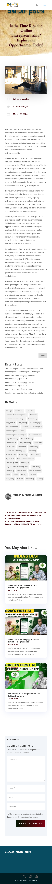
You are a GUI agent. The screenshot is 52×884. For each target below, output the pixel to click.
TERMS (28, 852)
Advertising (19, 411)
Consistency (32, 419)
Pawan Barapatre (33, 494)
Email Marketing (27, 439)
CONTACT (9, 852)
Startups (24, 475)
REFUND (19, 852)
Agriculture (30, 411)
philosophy (25, 463)
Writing (40, 479)
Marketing (32, 451)
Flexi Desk (38, 443)
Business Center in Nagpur (15, 419)
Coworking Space (12, 427)
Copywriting (22, 423)
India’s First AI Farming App (15, 451)
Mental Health (11, 455)
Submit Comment (30, 824)
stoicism (33, 475)
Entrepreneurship (21, 99)
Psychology (10, 471)
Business (33, 415)
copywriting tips (35, 423)
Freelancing (22, 447)
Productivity (36, 467)
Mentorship (23, 455)
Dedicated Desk (35, 435)
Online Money (35, 455)
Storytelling (10, 479)
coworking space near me (15, 431)
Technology (30, 479)
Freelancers (10, 447)
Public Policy (21, 471)
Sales (8, 475)
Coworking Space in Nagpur (32, 427)
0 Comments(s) (20, 106)
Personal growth (12, 463)
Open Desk (10, 459)
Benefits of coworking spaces (16, 415)
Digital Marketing (12, 439)
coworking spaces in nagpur (16, 435)
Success (20, 479)
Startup (15, 475)
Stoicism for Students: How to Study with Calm (24, 393)
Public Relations (35, 471)
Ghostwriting (33, 447)
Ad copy (9, 411)
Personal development (25, 459)
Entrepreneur (11, 443)
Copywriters (10, 423)
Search (42, 356)
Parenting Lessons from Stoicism (18, 389)
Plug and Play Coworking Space (17, 467)
